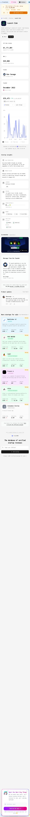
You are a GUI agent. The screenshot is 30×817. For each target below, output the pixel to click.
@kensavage (8, 296)
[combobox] (8, 105)
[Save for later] (7, 12)
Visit (10, 36)
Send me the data (14, 808)
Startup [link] (11, 18)
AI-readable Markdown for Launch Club (15, 432)
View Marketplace (23, 314)
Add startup (16, 451)
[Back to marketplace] (3, 7)
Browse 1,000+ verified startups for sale (14, 456)
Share (5, 36)
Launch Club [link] (18, 18)
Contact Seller (19, 12)
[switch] (3, 141)
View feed (25, 291)
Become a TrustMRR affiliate (17, 286)
